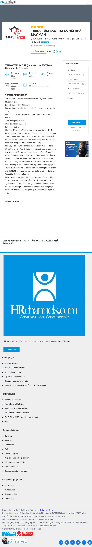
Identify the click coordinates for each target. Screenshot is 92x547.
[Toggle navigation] (89, 2)
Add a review (39, 51)
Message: (71, 98)
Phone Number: (73, 89)
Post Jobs (9, 421)
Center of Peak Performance (16, 368)
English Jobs (9, 485)
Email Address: (73, 79)
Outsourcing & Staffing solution (17, 413)
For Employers (8, 394)
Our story (8, 436)
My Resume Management (15, 377)
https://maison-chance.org (44, 46)
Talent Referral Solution (14, 404)
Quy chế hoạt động (12, 467)
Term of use (9, 445)
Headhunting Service (13, 400)
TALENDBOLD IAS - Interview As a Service (21, 417)
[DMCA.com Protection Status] (9, 533)
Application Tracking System (16, 408)
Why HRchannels (11, 363)
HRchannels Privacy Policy (15, 462)
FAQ (6, 449)
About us (8, 440)
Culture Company (11, 453)
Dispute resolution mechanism (16, 471)
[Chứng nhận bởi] (24, 534)
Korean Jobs (9, 499)
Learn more (11, 349)
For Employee (8, 357)
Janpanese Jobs (11, 494)
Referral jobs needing (13, 372)
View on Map (45, 42)
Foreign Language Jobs (13, 479)
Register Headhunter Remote (16, 381)
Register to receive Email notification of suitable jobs (26, 385)
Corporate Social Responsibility (17, 458)
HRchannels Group (10, 430)
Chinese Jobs (10, 490)
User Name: (72, 70)
